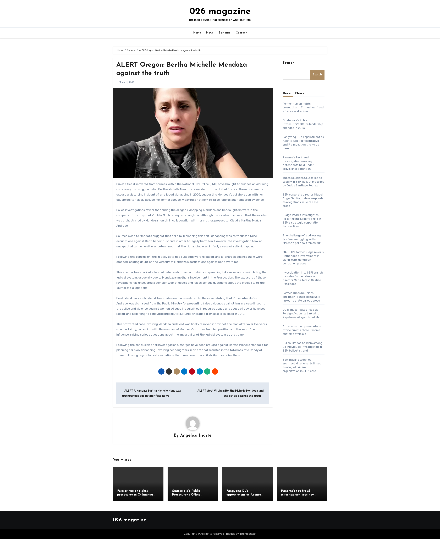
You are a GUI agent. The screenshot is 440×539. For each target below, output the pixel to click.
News (209, 32)
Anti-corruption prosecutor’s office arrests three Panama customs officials (302, 330)
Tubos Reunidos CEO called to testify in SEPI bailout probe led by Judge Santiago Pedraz (303, 181)
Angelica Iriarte (195, 436)
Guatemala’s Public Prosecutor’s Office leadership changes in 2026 (303, 124)
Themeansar (248, 533)
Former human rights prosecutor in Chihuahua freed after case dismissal (303, 107)
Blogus (230, 533)
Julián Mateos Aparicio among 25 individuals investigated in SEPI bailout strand (303, 346)
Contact (241, 32)
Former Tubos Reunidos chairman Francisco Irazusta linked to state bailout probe (301, 296)
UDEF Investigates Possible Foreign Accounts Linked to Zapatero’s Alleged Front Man (302, 313)
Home (197, 32)
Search (289, 63)
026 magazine (220, 11)
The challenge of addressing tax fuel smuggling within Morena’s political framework (302, 239)
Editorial (225, 32)
